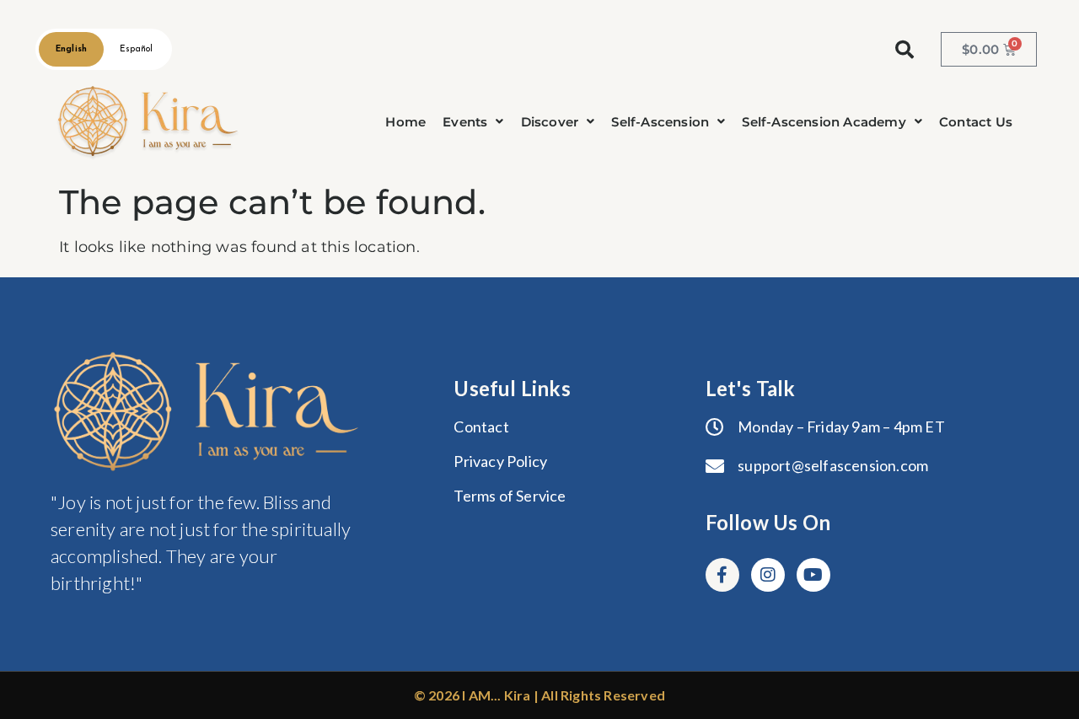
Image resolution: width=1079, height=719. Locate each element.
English (71, 49)
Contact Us (975, 122)
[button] (472, 121)
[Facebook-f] (722, 575)
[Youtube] (813, 575)
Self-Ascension (660, 122)
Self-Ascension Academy (823, 122)
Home (405, 122)
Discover (550, 122)
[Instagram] (768, 575)
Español (136, 49)
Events (465, 122)
